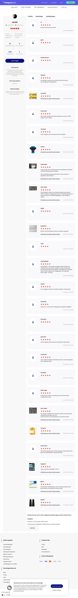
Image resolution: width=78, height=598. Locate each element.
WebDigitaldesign (39, 7)
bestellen (32, 528)
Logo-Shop (6, 559)
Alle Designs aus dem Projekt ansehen (50, 98)
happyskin (43, 464)
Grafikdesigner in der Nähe (10, 564)
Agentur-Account (7, 554)
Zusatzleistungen (50, 16)
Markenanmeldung (8, 556)
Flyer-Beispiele (7, 549)
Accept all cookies (56, 586)
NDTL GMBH (44, 187)
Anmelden (70, 2)
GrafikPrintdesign (26, 7)
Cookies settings (57, 590)
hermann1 (43, 428)
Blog (4, 572)
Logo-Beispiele (7, 547)
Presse (5, 575)
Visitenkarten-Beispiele (9, 551)
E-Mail (43, 544)
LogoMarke (14, 7)
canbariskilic (44, 164)
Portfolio (30, 16)
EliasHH (43, 499)
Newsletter (44, 549)
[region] (39, 587)
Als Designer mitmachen (9, 582)
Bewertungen (39, 16)
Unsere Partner (7, 579)
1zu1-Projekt (14, 60)
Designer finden (7, 561)
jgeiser (42, 481)
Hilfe (43, 547)
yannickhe (43, 93)
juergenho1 (44, 226)
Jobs (4, 577)
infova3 (42, 146)
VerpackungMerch (53, 7)
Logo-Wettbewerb (7, 544)
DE (4, 595)
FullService (64, 7)
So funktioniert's (46, 551)
